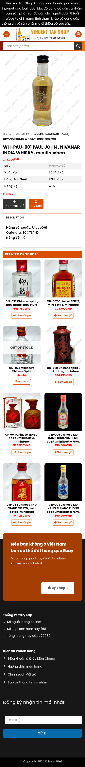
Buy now (36, 206)
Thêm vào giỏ (14, 206)
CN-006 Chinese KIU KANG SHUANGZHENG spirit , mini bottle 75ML (63, 438)
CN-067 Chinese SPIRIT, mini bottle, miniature (63, 303)
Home (7, 134)
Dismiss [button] (77, 23)
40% (52, 186)
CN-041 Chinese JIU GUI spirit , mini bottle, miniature (21, 438)
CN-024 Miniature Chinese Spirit (22, 370)
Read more (21, 381)
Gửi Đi (42, 733)
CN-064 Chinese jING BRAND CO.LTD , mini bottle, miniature (22, 508)
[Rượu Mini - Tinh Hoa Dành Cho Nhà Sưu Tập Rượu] (42, 34)
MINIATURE (22, 134)
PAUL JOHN (56, 179)
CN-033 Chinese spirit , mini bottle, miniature (22, 303)
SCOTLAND (56, 172)
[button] (6, 34)
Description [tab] (15, 218)
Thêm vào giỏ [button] (23, 316)
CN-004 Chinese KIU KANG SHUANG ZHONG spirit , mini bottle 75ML (63, 508)
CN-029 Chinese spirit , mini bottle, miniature (63, 370)
